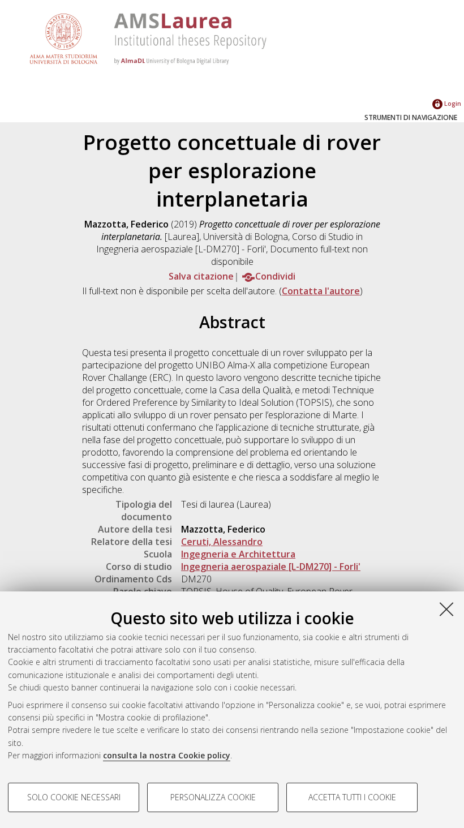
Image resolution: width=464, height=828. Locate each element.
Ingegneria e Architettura (238, 554)
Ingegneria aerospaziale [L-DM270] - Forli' (270, 566)
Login (451, 103)
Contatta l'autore (321, 291)
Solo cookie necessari (74, 797)
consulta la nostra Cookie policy (166, 755)
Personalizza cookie (213, 797)
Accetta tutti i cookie (352, 797)
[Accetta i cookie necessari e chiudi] (446, 609)
